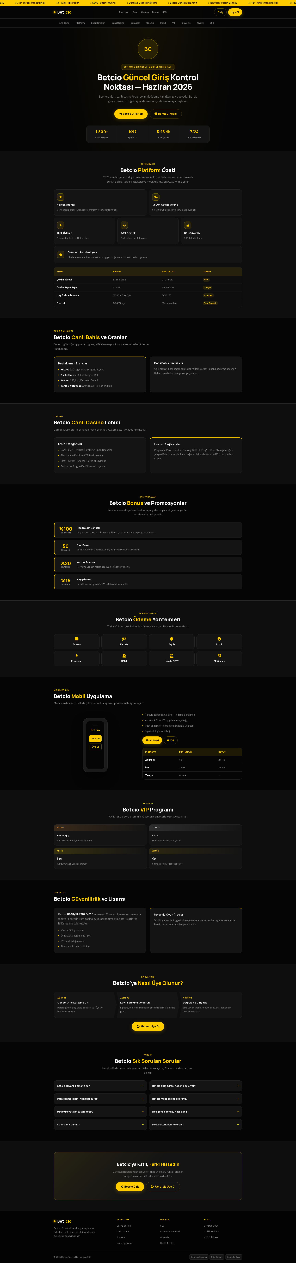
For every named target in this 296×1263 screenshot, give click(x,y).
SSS (164, 12)
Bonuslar (135, 22)
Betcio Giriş (131, 1186)
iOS (172, 740)
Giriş (220, 12)
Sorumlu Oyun (211, 1225)
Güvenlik (186, 22)
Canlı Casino (118, 22)
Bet (64, 12)
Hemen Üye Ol (150, 1026)
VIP (174, 22)
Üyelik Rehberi (167, 1243)
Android (154, 740)
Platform (124, 12)
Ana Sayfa (64, 22)
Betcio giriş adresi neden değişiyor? (174, 1085)
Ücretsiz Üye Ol (165, 1186)
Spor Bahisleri (98, 22)
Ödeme (150, 22)
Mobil (163, 22)
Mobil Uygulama (125, 1243)
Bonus (155, 12)
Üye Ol (235, 12)
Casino (145, 12)
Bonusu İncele (167, 114)
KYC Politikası (211, 1237)
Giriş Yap (95, 738)
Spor (135, 12)
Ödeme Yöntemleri (170, 1231)
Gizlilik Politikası (212, 1231)
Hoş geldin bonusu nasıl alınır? (170, 1111)
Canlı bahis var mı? (68, 1124)
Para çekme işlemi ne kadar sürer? (77, 1098)
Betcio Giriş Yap (133, 114)
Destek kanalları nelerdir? (167, 1124)
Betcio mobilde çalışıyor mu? (169, 1098)
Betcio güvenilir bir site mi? (73, 1085)
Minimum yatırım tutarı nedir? (75, 1111)
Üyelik (200, 22)
